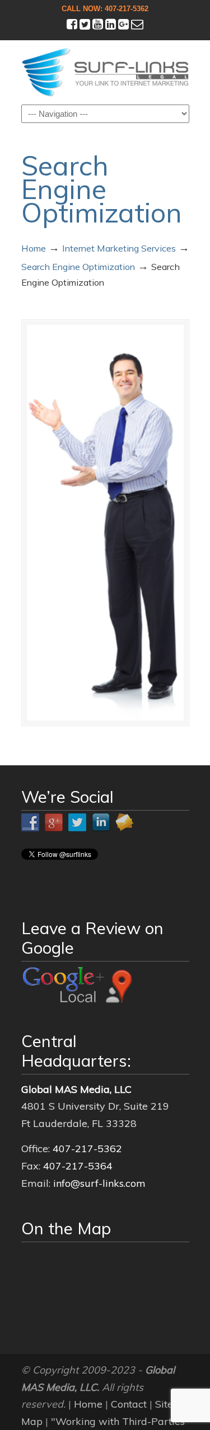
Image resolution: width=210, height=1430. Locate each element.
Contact (129, 1404)
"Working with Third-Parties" (120, 1421)
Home (33, 248)
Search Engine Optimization (78, 266)
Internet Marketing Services (119, 248)
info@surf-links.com (99, 1183)
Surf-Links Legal (105, 72)
